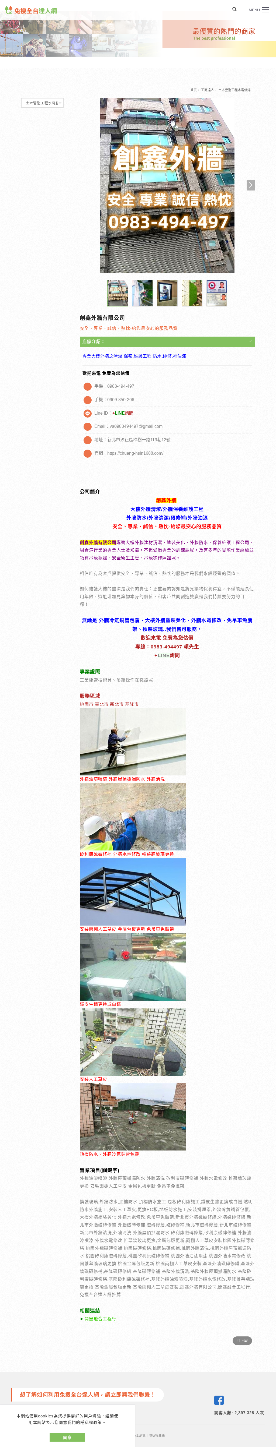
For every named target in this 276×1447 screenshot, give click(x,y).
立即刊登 (269, 1374)
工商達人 (207, 90)
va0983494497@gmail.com (136, 426)
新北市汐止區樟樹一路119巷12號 (139, 439)
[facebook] (219, 1400)
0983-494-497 (120, 386)
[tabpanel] (138, 34)
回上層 (242, 1341)
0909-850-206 (120, 399)
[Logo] (31, 10)
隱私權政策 (157, 1436)
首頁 (193, 90)
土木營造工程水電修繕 (234, 90)
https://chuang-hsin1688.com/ (135, 453)
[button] (234, 10)
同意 (67, 1437)
